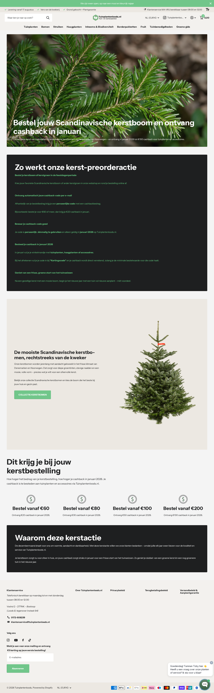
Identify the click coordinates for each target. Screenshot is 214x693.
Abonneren (18, 668)
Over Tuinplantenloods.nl (88, 590)
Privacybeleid (117, 590)
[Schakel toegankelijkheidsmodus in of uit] (207, 10)
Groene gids (183, 26)
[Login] (193, 17)
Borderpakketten (127, 26)
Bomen (45, 26)
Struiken (58, 26)
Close (210, 3)
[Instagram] (8, 640)
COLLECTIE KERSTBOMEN (32, 394)
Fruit (143, 26)
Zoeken (48, 18)
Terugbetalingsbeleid (156, 590)
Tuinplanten (31, 26)
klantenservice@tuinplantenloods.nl (30, 622)
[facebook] (23, 640)
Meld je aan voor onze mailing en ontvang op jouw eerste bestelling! (28, 648)
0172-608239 (18, 617)
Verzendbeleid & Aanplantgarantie (189, 591)
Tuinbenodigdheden (161, 26)
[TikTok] (30, 640)
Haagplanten (74, 26)
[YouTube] (16, 640)
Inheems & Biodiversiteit (99, 26)
